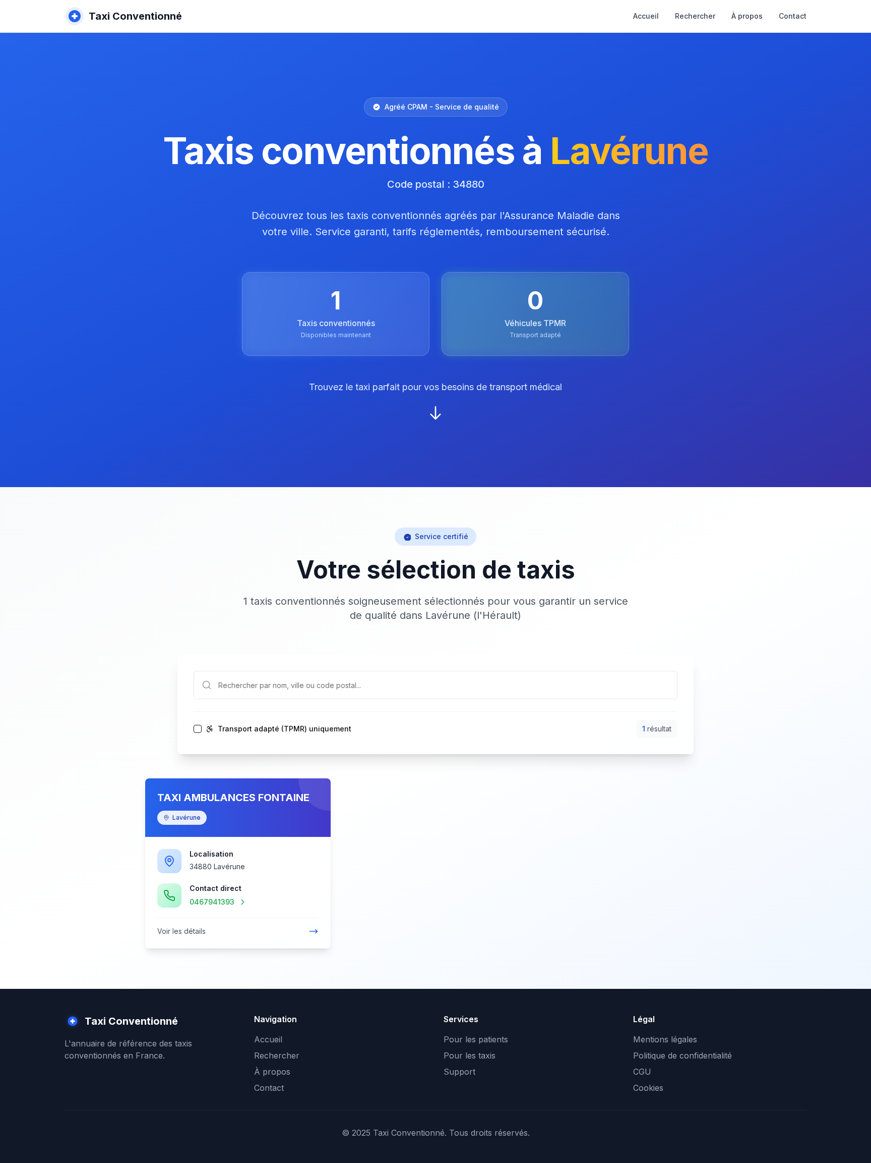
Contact (792, 16)
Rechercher (695, 16)
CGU (642, 1072)
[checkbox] (198, 729)
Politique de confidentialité (682, 1055)
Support (459, 1072)
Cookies (648, 1088)
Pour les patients (476, 1039)
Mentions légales (665, 1039)
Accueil (646, 16)
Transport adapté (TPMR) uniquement (284, 729)
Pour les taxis (469, 1055)
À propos (747, 16)
